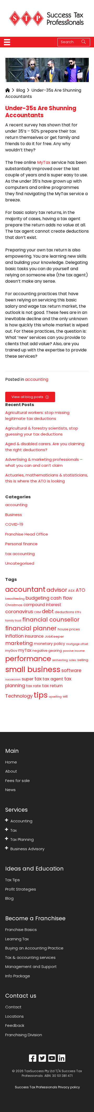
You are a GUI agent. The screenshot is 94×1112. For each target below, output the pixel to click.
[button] (6, 820)
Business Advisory (27, 849)
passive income (74, 651)
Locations (14, 1016)
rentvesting (60, 660)
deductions (64, 612)
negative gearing (47, 650)
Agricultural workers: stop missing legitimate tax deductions (37, 415)
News (10, 789)
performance (28, 658)
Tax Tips (12, 880)
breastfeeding (15, 599)
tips (41, 694)
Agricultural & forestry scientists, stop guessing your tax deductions (41, 431)
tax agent (53, 679)
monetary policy (49, 643)
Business (13, 514)
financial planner (31, 628)
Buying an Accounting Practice (34, 948)
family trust (13, 621)
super (27, 679)
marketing (19, 643)
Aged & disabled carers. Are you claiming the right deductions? (44, 446)
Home (11, 762)
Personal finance (21, 543)
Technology (19, 696)
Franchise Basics (21, 929)
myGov (11, 650)
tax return (52, 686)
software (71, 670)
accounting (36, 379)
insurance (34, 636)
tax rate (33, 685)
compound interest (42, 604)
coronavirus (19, 611)
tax (38, 678)
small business (32, 669)
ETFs (78, 612)
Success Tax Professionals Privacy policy (47, 1087)
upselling (55, 697)
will (65, 696)
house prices (69, 629)
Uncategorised (19, 563)
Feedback (14, 1025)
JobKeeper (54, 636)
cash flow (61, 598)
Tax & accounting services (30, 957)
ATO (80, 590)
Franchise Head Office (26, 534)
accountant (25, 589)
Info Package (17, 976)
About (11, 771)
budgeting (37, 598)
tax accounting (20, 553)
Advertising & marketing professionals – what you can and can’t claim (44, 462)
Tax (13, 830)
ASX (71, 590)
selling (82, 660)
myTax (24, 650)
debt (48, 611)
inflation (14, 636)
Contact (13, 1007)
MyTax (43, 162)
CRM (37, 612)
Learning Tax (17, 939)
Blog (20, 90)
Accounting (21, 821)
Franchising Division (23, 1035)
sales (72, 660)
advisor (56, 590)
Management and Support (31, 966)
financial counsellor (51, 620)
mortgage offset (77, 644)
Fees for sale (17, 780)
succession (13, 679)
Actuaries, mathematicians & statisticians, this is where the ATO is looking (46, 478)
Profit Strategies (20, 889)
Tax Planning (22, 839)
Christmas (13, 605)
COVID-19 (14, 524)
